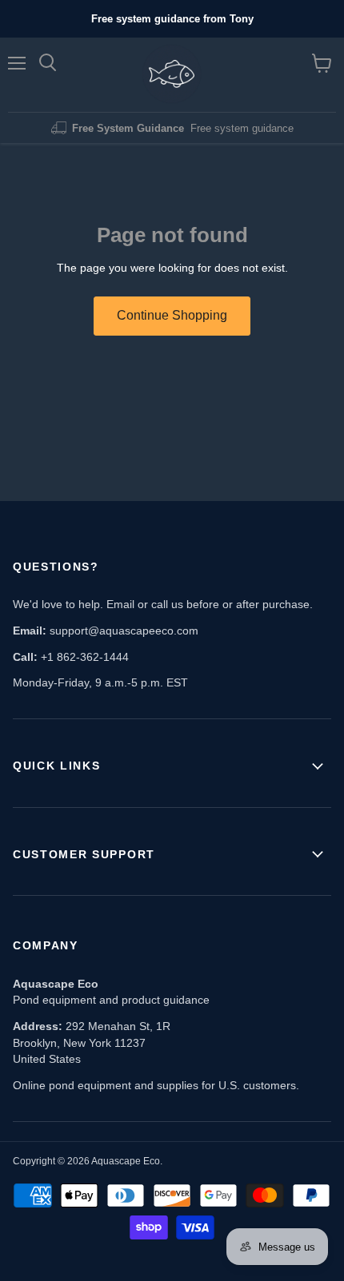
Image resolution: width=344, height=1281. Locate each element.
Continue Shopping (172, 315)
